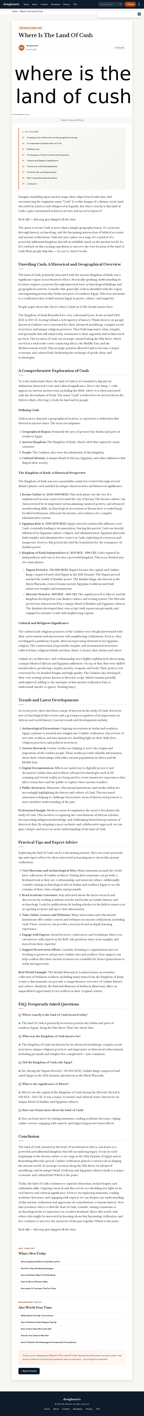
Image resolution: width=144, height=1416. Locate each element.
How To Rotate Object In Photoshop (38, 1275)
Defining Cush (33, 149)
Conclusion (32, 183)
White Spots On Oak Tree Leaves (37, 1315)
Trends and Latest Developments (42, 166)
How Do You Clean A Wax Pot (35, 1335)
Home (26, 4)
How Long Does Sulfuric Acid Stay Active (40, 1261)
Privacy (66, 4)
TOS (75, 4)
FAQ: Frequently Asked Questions (42, 178)
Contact (44, 4)
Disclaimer (55, 4)
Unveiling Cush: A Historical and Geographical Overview (52, 137)
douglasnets (11, 4)
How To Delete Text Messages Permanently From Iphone (48, 1342)
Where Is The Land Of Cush (63, 1355)
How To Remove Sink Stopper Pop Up (39, 1322)
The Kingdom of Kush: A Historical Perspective (48, 155)
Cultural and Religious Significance (42, 160)
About (34, 4)
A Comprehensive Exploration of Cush (44, 143)
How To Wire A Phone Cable (34, 1281)
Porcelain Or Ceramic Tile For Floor (38, 1288)
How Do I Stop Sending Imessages (37, 1268)
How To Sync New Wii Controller (36, 1328)
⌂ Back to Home (29, 1371)
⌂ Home (130, 4)
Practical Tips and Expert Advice (41, 172)
